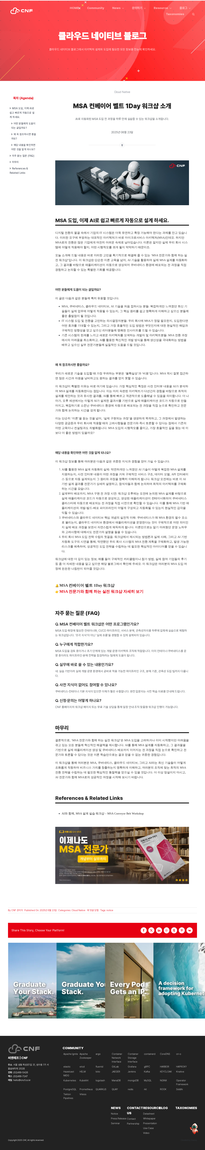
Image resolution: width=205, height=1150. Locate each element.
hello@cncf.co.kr (22, 1080)
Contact (131, 1118)
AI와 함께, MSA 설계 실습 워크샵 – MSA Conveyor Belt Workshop (103, 813)
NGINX (163, 1080)
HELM (83, 1071)
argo (98, 1054)
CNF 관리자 (17, 910)
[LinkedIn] (159, 930)
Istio (98, 1071)
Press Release (118, 1118)
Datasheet (148, 1113)
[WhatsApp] (166, 930)
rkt (145, 1089)
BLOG (163, 1108)
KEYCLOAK (166, 1071)
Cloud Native (78, 910)
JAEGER (116, 1071)
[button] (193, 14)
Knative (180, 1071)
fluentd (99, 1066)
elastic (66, 1066)
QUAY (115, 1089)
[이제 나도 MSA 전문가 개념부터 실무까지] (122, 828)
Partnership (133, 1123)
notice (110, 910)
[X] (151, 930)
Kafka (147, 1071)
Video (146, 1133)
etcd (82, 1066)
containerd (150, 1054)
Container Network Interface (117, 1058)
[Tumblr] (174, 930)
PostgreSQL (70, 1089)
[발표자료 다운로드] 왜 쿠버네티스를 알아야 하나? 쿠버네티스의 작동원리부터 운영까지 (54, 988)
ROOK (163, 1089)
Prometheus (86, 1089)
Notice (114, 1113)
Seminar (115, 1123)
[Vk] (189, 930)
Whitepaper (149, 1118)
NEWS (116, 1108)
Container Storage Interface (133, 1058)
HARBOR (164, 1066)
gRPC (147, 1066)
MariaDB (116, 1080)
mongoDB (133, 1080)
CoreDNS (165, 1054)
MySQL (148, 1080)
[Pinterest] (182, 930)
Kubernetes (69, 1080)
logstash (100, 1080)
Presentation (150, 1123)
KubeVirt (84, 1080)
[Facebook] (144, 930)
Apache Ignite (70, 1054)
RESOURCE (151, 1108)
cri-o (178, 1054)
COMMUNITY (73, 1048)
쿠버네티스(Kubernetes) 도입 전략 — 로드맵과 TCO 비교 (199, 988)
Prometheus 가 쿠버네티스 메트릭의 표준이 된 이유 (102, 988)
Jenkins (132, 1071)
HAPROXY (181, 1066)
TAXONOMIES (186, 1108)
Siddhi (179, 1089)
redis (130, 1089)
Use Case (148, 1128)
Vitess (83, 1094)
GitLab (115, 1066)
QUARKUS (101, 1089)
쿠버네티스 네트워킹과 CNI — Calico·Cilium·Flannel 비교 (151, 988)
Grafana (132, 1066)
